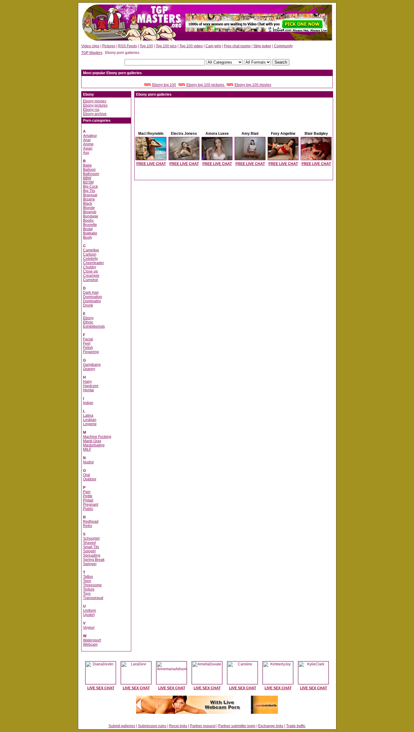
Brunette (90, 225)
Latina (88, 415)
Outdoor (89, 479)
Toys (87, 593)
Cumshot (90, 280)
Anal (87, 140)
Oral (86, 475)
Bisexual (90, 195)
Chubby (89, 267)
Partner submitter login (236, 726)
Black (87, 203)
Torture (89, 589)
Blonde (89, 208)
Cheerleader (93, 263)
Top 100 (146, 46)
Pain (87, 492)
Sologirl (89, 551)
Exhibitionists (94, 326)
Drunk (88, 305)
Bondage (90, 216)
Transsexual (93, 598)
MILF (87, 449)
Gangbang (92, 365)
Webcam (90, 644)
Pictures (108, 46)
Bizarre (89, 199)
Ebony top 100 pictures (205, 85)
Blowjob (89, 212)
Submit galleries (122, 726)
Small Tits (91, 547)
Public (88, 509)
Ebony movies (94, 101)
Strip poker (262, 46)
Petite (87, 496)
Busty (87, 237)
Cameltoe (91, 250)
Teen (87, 581)
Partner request (202, 726)
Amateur (90, 136)
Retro (87, 526)
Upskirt (89, 615)
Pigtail (88, 500)
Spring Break (94, 560)
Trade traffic (295, 726)
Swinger (90, 564)
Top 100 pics (166, 46)
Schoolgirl (91, 538)
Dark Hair (91, 292)
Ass (86, 153)
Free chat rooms (237, 46)
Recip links (178, 726)
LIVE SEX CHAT (100, 688)
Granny (89, 369)
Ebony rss (91, 110)
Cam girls (213, 46)
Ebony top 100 (164, 85)
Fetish (88, 348)
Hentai (88, 390)
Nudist (88, 462)
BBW (87, 178)
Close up (90, 271)
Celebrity (90, 259)
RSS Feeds (127, 46)
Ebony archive (95, 114)
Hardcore (90, 386)
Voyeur (89, 627)
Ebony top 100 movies (253, 85)
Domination (92, 297)
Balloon (89, 169)
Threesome (92, 585)
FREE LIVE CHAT (151, 164)
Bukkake (90, 233)
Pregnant (90, 504)
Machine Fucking (97, 437)
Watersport (92, 640)
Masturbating (94, 445)
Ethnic (88, 322)
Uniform (89, 610)
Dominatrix (92, 301)
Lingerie (90, 424)
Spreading (91, 555)
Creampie (91, 275)
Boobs (88, 220)
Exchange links (270, 726)
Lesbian (89, 420)
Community (283, 46)
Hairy (87, 381)
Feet (86, 343)
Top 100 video (191, 46)
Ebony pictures (95, 105)
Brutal (88, 229)
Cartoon (89, 254)
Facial (88, 339)
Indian (88, 403)
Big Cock (90, 186)
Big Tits (89, 191)
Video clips (90, 46)
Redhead (90, 521)
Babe (87, 165)
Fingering (91, 352)
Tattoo (88, 577)
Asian (87, 148)
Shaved (89, 543)
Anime (88, 144)
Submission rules (152, 726)
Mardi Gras (92, 441)
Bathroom (91, 174)
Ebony (88, 318)
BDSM (88, 182)
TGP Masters (91, 53)
